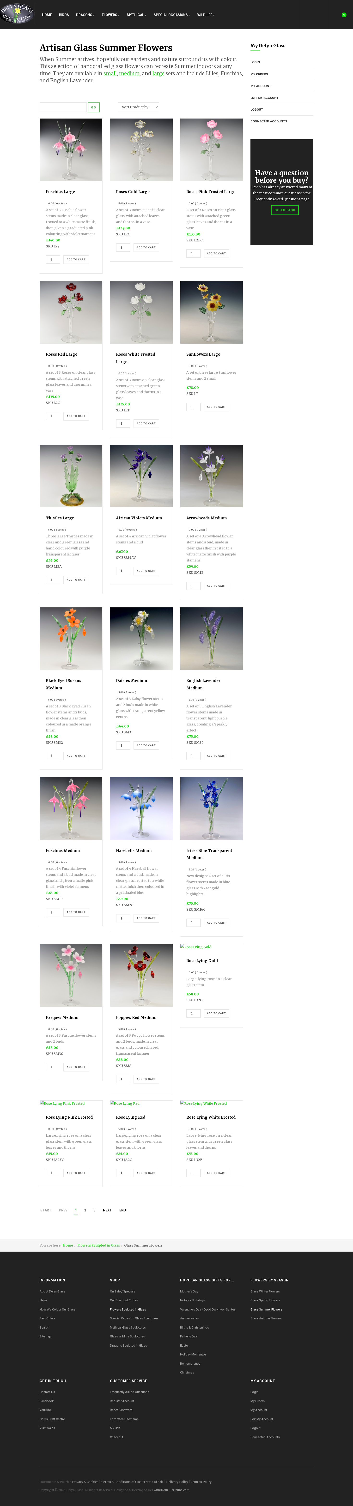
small (110, 73)
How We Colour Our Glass (57, 1309)
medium (129, 73)
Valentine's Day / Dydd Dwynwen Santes (208, 1309)
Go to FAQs (284, 210)
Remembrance (190, 1363)
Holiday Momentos (193, 1354)
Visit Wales (47, 1428)
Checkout (116, 1437)
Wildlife (204, 15)
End (122, 1210)
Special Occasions (171, 15)
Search (44, 1327)
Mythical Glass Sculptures (128, 1327)
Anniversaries (189, 1318)
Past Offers (47, 1318)
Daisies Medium (131, 680)
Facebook (47, 1401)
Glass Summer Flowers (266, 1309)
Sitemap (45, 1336)
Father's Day (188, 1336)
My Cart (115, 1428)
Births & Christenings (194, 1327)
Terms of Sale (153, 1482)
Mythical (135, 15)
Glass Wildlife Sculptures (127, 1336)
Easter (184, 1345)
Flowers (109, 15)
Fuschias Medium (63, 850)
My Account (260, 86)
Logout (256, 109)
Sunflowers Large (203, 354)
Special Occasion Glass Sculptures (134, 1318)
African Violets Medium (139, 518)
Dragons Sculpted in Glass (128, 1345)
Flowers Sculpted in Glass (98, 1245)
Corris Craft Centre (52, 1419)
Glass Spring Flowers (265, 1300)
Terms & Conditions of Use (121, 1482)
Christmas (187, 1372)
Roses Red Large (61, 354)
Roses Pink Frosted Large (210, 191)
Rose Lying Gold (202, 960)
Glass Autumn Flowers (266, 1318)
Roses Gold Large (133, 191)
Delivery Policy (177, 1482)
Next (107, 1210)
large (158, 73)
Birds (64, 15)
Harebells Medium (134, 850)
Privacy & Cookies (85, 1482)
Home (47, 15)
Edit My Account (264, 98)
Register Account (122, 1401)
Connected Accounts (268, 121)
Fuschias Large (60, 191)
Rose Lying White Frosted (211, 1117)
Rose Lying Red (130, 1117)
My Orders (259, 74)
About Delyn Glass (52, 1291)
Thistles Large (60, 518)
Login (255, 62)
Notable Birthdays (192, 1300)
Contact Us (47, 1392)
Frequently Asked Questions (129, 1392)
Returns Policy (201, 1482)
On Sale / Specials (122, 1291)
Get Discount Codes (124, 1300)
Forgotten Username (124, 1419)
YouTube (46, 1410)
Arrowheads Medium (206, 518)
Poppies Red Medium (136, 1017)
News (44, 1300)
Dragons (84, 15)
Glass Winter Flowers (265, 1291)
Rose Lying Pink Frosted (69, 1117)
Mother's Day (189, 1291)
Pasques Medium (62, 1017)
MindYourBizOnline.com (171, 1490)
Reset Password (121, 1410)
